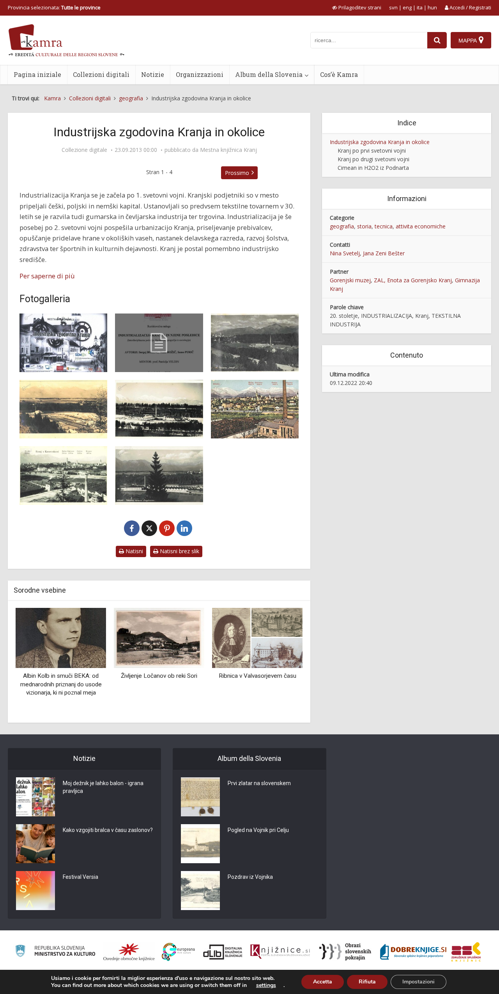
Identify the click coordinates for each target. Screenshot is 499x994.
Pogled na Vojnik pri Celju (258, 830)
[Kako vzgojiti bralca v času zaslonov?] (35, 843)
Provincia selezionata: (54, 7)
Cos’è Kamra (339, 74)
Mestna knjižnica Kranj (228, 149)
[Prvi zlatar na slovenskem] (200, 796)
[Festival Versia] (35, 890)
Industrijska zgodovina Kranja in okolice (380, 142)
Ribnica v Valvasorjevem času (257, 675)
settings (266, 985)
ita (420, 7)
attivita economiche (421, 226)
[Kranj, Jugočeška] (159, 409)
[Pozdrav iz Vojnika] (200, 890)
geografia (342, 226)
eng (407, 7)
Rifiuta (367, 981)
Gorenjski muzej (350, 280)
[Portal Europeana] (178, 952)
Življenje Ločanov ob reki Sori (159, 675)
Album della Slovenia (269, 74)
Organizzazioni (199, 74)
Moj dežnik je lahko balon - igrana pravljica (103, 787)
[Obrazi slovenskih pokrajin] (345, 952)
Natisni (133, 551)
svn (393, 7)
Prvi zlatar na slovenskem (259, 783)
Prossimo (237, 172)
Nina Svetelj (345, 253)
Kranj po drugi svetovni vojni (373, 159)
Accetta (322, 981)
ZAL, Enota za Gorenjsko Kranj (413, 280)
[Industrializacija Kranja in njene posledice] (159, 343)
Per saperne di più (47, 275)
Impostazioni (418, 981)
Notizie (152, 74)
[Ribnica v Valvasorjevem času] (257, 637)
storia (364, 226)
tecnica (384, 226)
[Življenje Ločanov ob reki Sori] (159, 637)
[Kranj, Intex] (255, 343)
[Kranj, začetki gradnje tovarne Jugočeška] (255, 409)
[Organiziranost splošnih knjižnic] (129, 952)
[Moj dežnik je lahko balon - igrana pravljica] (35, 796)
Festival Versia (80, 877)
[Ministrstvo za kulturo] (55, 952)
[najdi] (437, 40)
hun (432, 7)
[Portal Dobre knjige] (413, 952)
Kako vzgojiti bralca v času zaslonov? (108, 830)
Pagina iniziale (37, 74)
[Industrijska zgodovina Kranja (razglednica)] (63, 343)
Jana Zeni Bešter (384, 253)
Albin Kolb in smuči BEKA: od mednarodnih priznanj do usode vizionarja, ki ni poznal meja (61, 684)
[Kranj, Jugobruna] (63, 409)
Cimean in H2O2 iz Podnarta (373, 167)
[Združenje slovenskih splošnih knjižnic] (280, 952)
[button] (283, 662)
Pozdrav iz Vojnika (250, 877)
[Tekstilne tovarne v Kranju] (63, 475)
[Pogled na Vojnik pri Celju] (200, 843)
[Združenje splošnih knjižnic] (466, 952)
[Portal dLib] (223, 952)
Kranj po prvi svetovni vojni (372, 150)
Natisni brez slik (178, 551)
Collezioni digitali (101, 74)
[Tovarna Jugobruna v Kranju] (159, 475)
